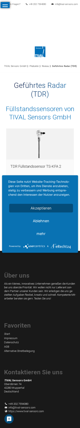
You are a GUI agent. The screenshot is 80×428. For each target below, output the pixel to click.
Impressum (10, 338)
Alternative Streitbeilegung (19, 350)
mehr (41, 233)
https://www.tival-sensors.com (26, 411)
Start (7, 333)
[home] (40, 51)
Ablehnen (41, 221)
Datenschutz (11, 342)
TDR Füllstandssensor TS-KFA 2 (35, 166)
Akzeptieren (41, 208)
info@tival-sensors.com (66, 4)
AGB (6, 346)
